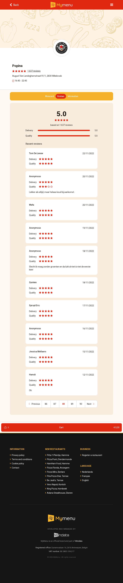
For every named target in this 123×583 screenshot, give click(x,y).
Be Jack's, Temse (55, 480)
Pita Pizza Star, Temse (57, 476)
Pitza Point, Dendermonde (59, 459)
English (85, 480)
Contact (15, 468)
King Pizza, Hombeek (57, 488)
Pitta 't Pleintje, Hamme (58, 455)
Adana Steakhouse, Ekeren (60, 493)
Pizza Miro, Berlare (56, 472)
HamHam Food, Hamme (58, 463)
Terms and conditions (22, 459)
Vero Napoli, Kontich (56, 484)
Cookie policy (18, 463)
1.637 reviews (33, 71)
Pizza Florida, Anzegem (58, 468)
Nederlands (87, 472)
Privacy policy (18, 455)
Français (86, 476)
